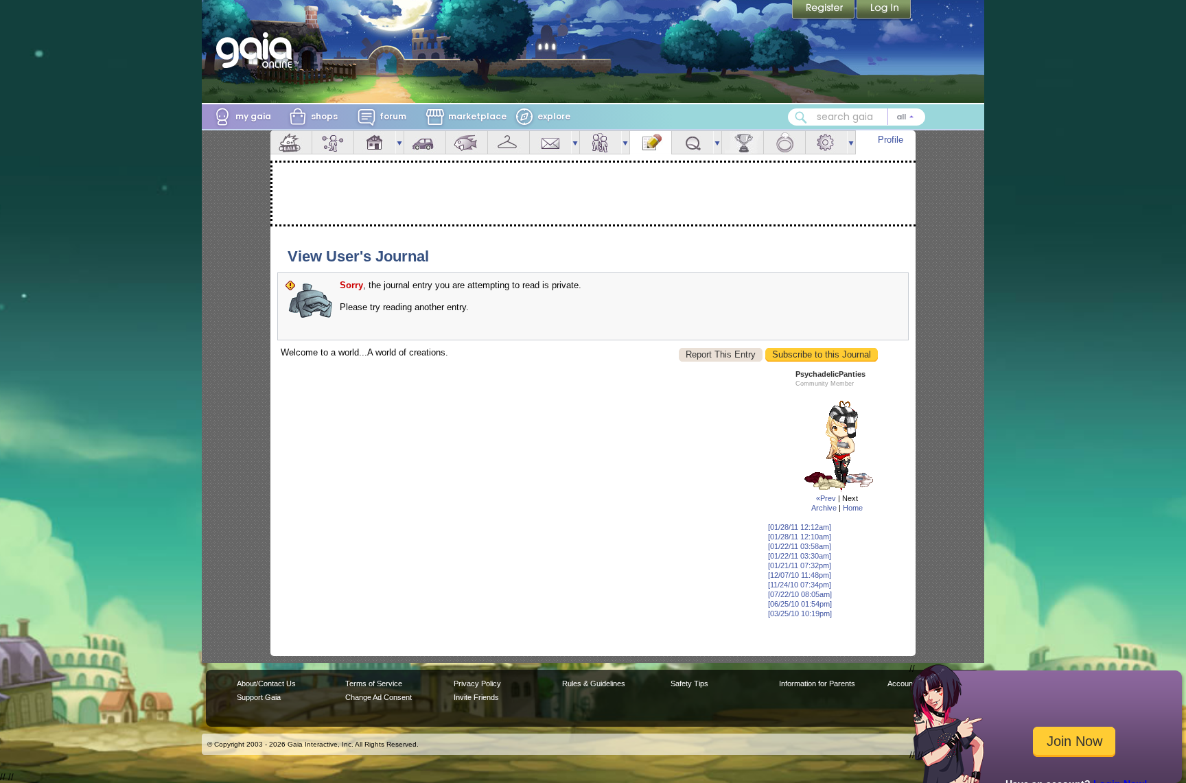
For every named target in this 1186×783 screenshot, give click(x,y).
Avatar (332, 142)
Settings (826, 142)
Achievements (742, 142)
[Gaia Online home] (257, 50)
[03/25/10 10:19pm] (800, 613)
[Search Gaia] (801, 117)
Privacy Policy (477, 683)
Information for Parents (817, 683)
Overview (291, 142)
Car (424, 142)
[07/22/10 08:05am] (800, 594)
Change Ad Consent (378, 697)
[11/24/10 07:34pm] (799, 585)
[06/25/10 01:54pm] (800, 604)
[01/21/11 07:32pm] (799, 565)
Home (853, 508)
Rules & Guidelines (593, 683)
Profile (890, 140)
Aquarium (466, 142)
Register (824, 10)
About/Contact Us (266, 683)
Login (884, 10)
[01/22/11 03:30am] (799, 556)
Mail (550, 142)
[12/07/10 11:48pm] (799, 575)
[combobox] (856, 117)
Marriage (784, 142)
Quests (692, 142)
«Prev (826, 498)
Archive (824, 508)
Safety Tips (689, 683)
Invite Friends (476, 697)
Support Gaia (259, 697)
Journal (650, 142)
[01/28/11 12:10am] (799, 537)
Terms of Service (373, 683)
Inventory (508, 142)
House (374, 142)
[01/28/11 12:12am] (799, 527)
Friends (600, 142)
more (399, 142)
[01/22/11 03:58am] (799, 546)
